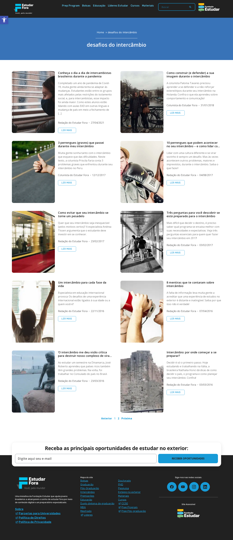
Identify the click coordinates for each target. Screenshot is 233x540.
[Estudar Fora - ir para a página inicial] (24, 9)
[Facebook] (172, 487)
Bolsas (86, 5)
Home (100, 32)
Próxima (126, 418)
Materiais (148, 5)
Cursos (135, 5)
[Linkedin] (205, 487)
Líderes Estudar (118, 5)
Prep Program (71, 5)
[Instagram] (194, 487)
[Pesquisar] (190, 6)
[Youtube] (183, 487)
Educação (99, 5)
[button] (4, 20)
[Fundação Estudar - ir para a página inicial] (209, 7)
